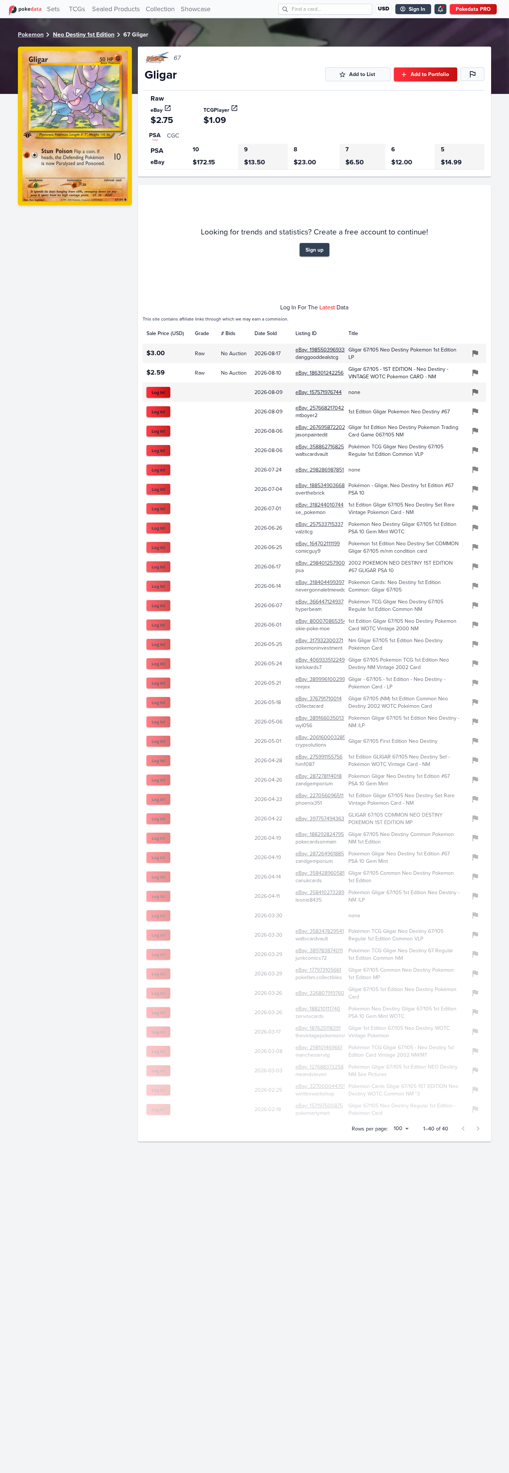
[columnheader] (167, 333)
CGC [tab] (173, 135)
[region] (314, 157)
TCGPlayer (216, 110)
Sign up (314, 249)
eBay (156, 110)
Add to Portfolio (430, 74)
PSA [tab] (155, 135)
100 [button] (398, 1128)
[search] (285, 9)
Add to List (362, 74)
